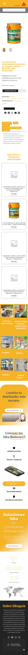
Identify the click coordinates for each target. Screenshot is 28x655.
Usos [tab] (15, 122)
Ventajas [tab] (6, 125)
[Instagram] (16, 637)
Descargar (14, 193)
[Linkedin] (19, 637)
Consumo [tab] (6, 130)
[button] (4, 3)
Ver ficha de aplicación (10, 90)
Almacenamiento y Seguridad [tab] (11, 127)
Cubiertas (12, 96)
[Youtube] (12, 637)
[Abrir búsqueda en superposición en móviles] (14, 10)
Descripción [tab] (6, 122)
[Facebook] (9, 637)
